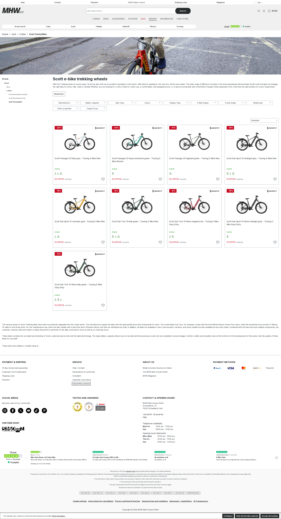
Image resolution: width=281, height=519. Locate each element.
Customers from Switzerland (14, 372)
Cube (48, 26)
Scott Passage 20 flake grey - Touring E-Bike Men (78, 158)
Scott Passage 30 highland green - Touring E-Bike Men (194, 158)
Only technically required (247, 516)
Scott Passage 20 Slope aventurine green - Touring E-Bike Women (136, 159)
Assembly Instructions (81, 380)
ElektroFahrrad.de (193, 493)
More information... (59, 516)
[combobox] (132, 11)
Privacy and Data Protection (127, 501)
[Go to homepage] (13, 10)
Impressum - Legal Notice (180, 501)
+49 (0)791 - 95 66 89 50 (153, 414)
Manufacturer (64, 103)
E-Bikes (9, 91)
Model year (258, 103)
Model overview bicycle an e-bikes (157, 368)
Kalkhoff (126, 26)
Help (23, 2)
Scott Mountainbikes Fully (17, 98)
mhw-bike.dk (180, 493)
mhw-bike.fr (122, 493)
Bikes (8, 87)
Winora (153, 26)
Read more (59, 94)
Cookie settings (80, 501)
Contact (57, 2)
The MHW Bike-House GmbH (155, 372)
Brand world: (20, 26)
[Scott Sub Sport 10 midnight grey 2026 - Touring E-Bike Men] (252, 141)
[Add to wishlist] (103, 179)
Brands (5, 79)
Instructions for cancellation (100, 501)
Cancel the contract (81, 384)
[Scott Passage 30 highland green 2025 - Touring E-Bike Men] (194, 141)
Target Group (92, 108)
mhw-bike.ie (145, 493)
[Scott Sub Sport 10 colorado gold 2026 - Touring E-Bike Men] (80, 205)
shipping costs (130, 471)
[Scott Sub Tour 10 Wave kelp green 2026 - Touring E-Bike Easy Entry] (80, 268)
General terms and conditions (155, 501)
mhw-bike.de (85, 493)
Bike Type (120, 103)
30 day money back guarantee (15, 368)
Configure (228, 516)
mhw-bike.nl (157, 493)
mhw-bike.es (110, 493)
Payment (94, 2)
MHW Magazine (149, 376)
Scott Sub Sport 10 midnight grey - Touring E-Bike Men (252, 158)
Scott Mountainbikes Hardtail (18, 94)
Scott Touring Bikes (15, 102)
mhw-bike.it (134, 493)
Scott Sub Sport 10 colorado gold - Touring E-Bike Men (80, 221)
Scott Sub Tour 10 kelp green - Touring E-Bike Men (135, 221)
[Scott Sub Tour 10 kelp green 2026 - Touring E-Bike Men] (137, 205)
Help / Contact (78, 368)
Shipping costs (181, 2)
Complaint (76, 376)
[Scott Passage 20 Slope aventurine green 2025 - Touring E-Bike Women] (137, 141)
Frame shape (230, 103)
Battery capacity (92, 103)
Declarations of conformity (83, 372)
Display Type (175, 103)
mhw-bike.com (98, 493)
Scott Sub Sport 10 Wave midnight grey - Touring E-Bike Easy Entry (250, 222)
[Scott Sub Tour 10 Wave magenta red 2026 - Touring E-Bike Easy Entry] (194, 205)
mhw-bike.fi (168, 493)
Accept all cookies (270, 516)
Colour (147, 103)
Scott (73, 26)
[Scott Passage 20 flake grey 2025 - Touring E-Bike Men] (80, 141)
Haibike (99, 26)
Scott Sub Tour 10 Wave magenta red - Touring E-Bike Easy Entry (194, 222)
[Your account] (264, 11)
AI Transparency (200, 501)
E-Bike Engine (203, 103)
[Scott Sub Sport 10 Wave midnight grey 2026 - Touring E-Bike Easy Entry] (252, 205)
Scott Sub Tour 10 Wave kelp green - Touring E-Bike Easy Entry (78, 285)
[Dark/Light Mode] (273, 3)
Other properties (64, 108)
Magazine (221, 2)
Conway (180, 26)
